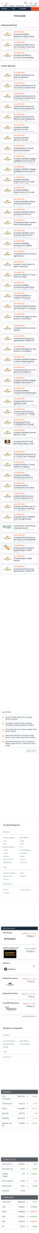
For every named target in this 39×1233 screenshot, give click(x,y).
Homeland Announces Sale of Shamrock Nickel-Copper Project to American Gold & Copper (20, 870)
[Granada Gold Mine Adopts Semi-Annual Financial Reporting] (7, 202)
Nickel (22, 970)
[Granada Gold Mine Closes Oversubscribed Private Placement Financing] (7, 233)
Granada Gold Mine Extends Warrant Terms (25, 433)
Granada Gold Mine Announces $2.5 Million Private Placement (23, 245)
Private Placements (31, 6)
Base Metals (24, 964)
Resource (4, 8)
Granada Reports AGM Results (23, 559)
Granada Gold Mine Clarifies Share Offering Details (25, 223)
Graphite (6, 983)
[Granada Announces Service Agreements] (7, 254)
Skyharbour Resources (11, 1105)
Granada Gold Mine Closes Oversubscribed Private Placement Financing (24, 235)
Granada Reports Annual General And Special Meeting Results (23, 150)
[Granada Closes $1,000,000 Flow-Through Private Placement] (7, 517)
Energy (22, 983)
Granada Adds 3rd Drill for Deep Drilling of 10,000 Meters (24, 550)
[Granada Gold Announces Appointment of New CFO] (7, 339)
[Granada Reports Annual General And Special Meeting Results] (7, 148)
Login (35, 3)
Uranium (22, 986)
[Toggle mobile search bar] (31, 3)
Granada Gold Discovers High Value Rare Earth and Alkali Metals (24, 603)
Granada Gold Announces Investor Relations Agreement (24, 77)
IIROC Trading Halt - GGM (24, 612)
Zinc (21, 973)
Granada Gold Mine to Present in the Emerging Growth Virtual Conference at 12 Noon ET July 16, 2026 (25, 58)
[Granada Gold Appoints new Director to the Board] (7, 349)
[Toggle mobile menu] (2, 3)
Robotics (6, 1006)
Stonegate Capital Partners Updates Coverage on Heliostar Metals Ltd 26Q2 (19, 851)
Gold (4, 967)
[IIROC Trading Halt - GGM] (7, 612)
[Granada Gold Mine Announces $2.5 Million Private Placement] (7, 243)
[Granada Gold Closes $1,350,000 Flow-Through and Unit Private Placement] (7, 422)
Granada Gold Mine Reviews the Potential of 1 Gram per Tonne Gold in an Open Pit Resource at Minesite (25, 309)
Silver (5, 970)
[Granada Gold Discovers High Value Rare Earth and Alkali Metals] (7, 601)
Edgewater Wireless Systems (11, 1120)
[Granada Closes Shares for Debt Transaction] (7, 264)
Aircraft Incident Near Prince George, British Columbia (18, 845)
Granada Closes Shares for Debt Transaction (24, 265)
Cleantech (23, 1002)
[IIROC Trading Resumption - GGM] (7, 591)
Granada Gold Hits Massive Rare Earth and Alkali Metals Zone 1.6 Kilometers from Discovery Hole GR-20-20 (25, 540)
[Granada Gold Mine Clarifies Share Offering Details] (7, 222)
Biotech (5, 1016)
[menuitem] (11, 967)
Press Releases (20, 6)
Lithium (5, 977)
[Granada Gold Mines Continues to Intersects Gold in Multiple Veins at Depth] (7, 475)
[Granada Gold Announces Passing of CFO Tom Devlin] (7, 695)
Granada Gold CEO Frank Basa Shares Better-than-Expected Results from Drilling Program (24, 444)
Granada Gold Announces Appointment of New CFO (24, 339)
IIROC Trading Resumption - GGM (25, 592)
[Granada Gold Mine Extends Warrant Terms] (7, 433)
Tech (13, 8)
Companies (12, 6)
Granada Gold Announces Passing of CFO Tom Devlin (24, 696)
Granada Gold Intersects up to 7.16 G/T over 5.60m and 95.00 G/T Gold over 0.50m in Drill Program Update (25, 457)
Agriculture (7, 989)
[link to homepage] (7, 3)
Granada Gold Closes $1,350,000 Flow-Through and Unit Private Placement (25, 424)
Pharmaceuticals (25, 1016)
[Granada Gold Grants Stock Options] (7, 328)
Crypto (22, 999)
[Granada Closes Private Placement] (7, 633)
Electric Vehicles (8, 986)
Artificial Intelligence (10, 999)
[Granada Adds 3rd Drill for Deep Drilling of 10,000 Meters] (7, 548)
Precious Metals (9, 964)
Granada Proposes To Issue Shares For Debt (25, 276)
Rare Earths (23, 980)
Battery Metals (8, 973)
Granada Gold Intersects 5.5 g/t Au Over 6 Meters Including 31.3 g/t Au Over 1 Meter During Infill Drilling (25, 373)
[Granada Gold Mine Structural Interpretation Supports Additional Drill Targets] (7, 285)
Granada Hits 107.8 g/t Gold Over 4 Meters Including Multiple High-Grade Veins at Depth (25, 646)
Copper (22, 967)
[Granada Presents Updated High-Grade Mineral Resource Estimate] (7, 664)
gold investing (19, 32)
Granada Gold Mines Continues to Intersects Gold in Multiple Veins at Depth (23, 478)
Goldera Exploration (11, 1074)
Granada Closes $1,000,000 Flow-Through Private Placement (24, 519)
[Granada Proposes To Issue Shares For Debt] (7, 275)
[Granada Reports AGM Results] (7, 559)
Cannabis (6, 1019)
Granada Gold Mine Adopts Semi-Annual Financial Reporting (24, 203)
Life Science (22, 8)
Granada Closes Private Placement (23, 634)
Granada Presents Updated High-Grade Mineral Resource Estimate (25, 666)
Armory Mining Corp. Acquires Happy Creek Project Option (21, 857)
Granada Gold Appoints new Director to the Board (25, 350)
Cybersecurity (7, 1002)
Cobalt (5, 980)
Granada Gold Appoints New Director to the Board (25, 317)
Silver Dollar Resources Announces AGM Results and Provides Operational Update (20, 863)
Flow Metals (7, 1059)
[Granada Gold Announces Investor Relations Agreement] (7, 75)
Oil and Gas (23, 989)
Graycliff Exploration (11, 1129)
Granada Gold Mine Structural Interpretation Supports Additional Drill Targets (24, 288)
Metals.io (6, 1089)
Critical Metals (25, 977)
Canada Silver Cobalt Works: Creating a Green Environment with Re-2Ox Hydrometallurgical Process (25, 529)
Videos (5, 6)
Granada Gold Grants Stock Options (25, 329)
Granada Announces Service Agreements (25, 255)
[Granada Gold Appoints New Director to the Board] (7, 317)
